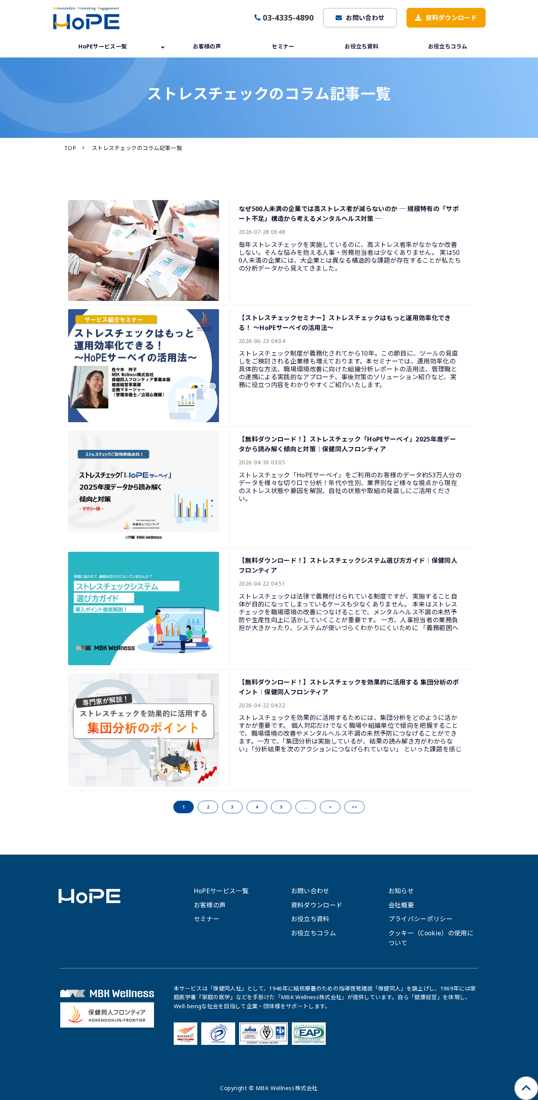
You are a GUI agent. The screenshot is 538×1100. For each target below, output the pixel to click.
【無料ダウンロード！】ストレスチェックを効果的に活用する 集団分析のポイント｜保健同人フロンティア (349, 687)
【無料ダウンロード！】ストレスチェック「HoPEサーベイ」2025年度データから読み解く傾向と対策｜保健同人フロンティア (347, 444)
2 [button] (208, 807)
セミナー (283, 46)
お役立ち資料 (361, 46)
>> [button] (354, 807)
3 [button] (232, 807)
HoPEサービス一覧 (102, 46)
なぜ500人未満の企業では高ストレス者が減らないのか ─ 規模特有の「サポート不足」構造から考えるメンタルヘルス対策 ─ (349, 213)
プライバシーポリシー (420, 919)
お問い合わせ (365, 17)
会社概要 (401, 905)
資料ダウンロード (451, 17)
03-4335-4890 (288, 17)
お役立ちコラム (448, 46)
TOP (70, 148)
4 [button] (257, 807)
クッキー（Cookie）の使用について (430, 938)
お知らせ (401, 891)
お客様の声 (207, 46)
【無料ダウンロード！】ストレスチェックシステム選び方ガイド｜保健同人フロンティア (348, 565)
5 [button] (281, 807)
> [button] (330, 807)
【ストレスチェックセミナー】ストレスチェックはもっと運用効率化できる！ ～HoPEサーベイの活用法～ (345, 322)
